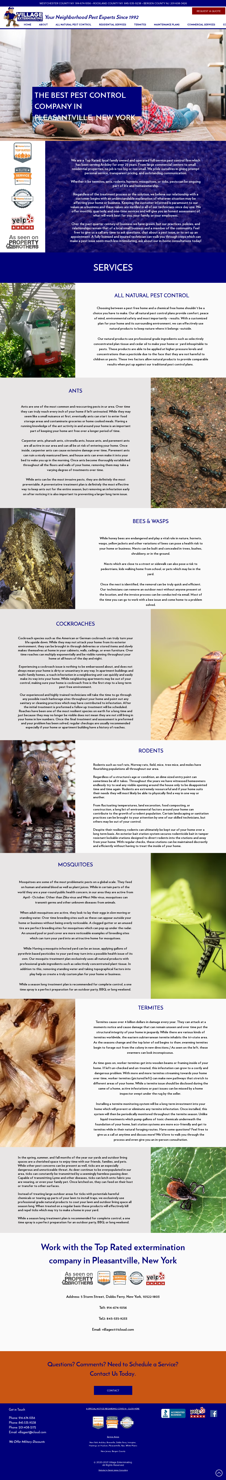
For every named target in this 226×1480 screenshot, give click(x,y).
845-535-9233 (117, 1318)
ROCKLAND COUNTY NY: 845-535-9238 (117, 3)
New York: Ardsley (98, 1442)
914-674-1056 (27, 1417)
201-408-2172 (27, 1427)
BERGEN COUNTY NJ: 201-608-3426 (165, 3)
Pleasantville (114, 1445)
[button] (113, 25)
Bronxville (111, 1442)
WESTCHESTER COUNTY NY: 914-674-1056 (65, 3)
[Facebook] (213, 1413)
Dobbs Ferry (121, 1442)
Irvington (132, 1442)
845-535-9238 (27, 1422)
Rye (123, 1445)
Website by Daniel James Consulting (113, 1470)
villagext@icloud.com (118, 1329)
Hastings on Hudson (98, 1445)
